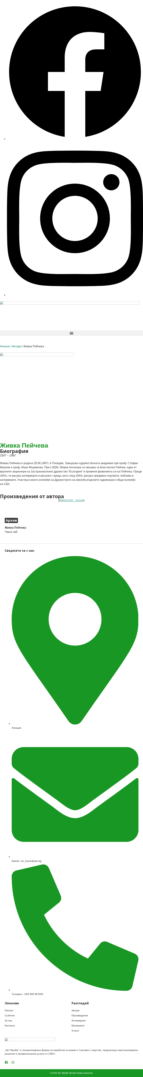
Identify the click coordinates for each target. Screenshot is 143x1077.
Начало (5, 346)
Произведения (80, 1015)
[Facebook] (6, 1062)
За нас (8, 1020)
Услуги (75, 1030)
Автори (16, 346)
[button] (71, 333)
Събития (10, 1015)
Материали (78, 1025)
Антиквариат (79, 1020)
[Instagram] (12, 1062)
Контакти (10, 1025)
